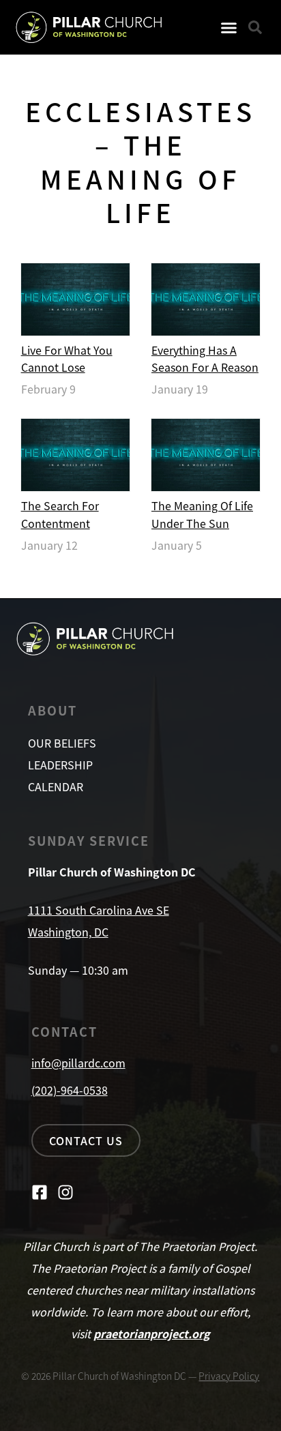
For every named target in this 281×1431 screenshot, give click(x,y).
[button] (229, 27)
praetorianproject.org (151, 1333)
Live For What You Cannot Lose (67, 358)
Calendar (55, 786)
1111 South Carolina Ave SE (98, 910)
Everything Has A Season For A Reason (204, 358)
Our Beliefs (62, 743)
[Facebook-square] (39, 1192)
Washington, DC (68, 932)
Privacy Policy (228, 1376)
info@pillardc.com (78, 1062)
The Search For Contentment (60, 514)
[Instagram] (65, 1192)
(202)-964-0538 (69, 1090)
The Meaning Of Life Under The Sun (202, 514)
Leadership (60, 764)
